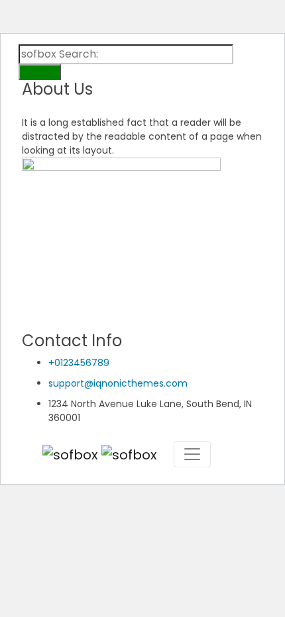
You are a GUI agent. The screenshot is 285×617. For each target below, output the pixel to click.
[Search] (40, 72)
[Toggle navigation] (192, 454)
